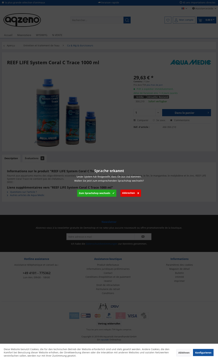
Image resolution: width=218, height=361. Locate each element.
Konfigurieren (203, 352)
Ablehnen (184, 352)
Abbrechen (128, 193)
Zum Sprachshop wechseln (94, 193)
